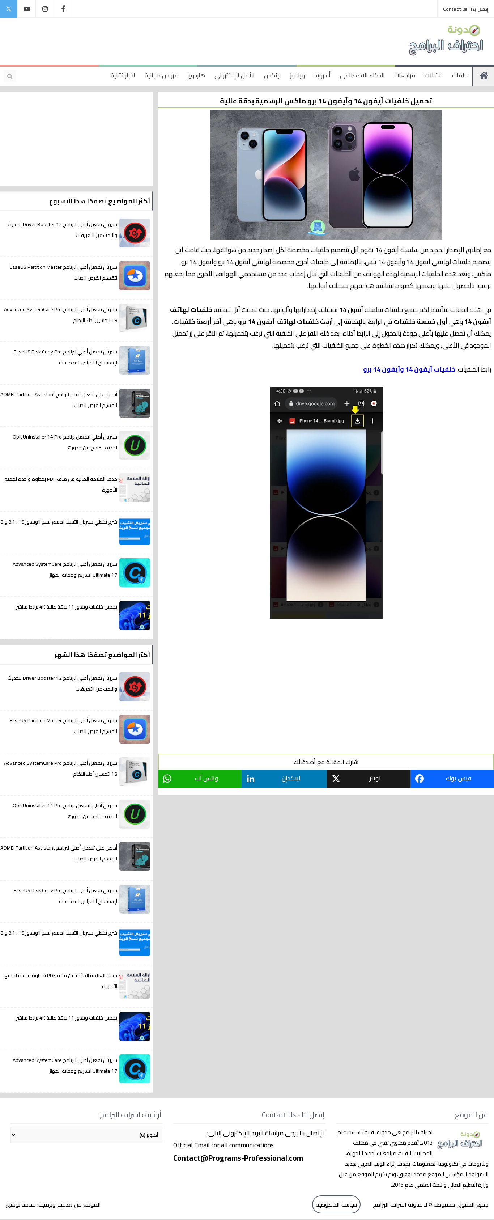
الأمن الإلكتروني (234, 75)
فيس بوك (458, 778)
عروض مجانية (161, 75)
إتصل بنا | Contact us (466, 9)
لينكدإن (291, 778)
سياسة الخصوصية (336, 1204)
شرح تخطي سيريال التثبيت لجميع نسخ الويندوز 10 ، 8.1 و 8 (58, 521)
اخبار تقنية (123, 75)
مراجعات (404, 75)
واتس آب (206, 778)
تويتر (375, 778)
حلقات (460, 75)
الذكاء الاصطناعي (362, 75)
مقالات (434, 75)
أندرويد (322, 75)
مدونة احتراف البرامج (397, 1204)
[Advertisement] (149, 40)
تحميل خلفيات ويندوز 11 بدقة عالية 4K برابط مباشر (66, 606)
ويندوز (297, 75)
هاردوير (196, 75)
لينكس (272, 75)
